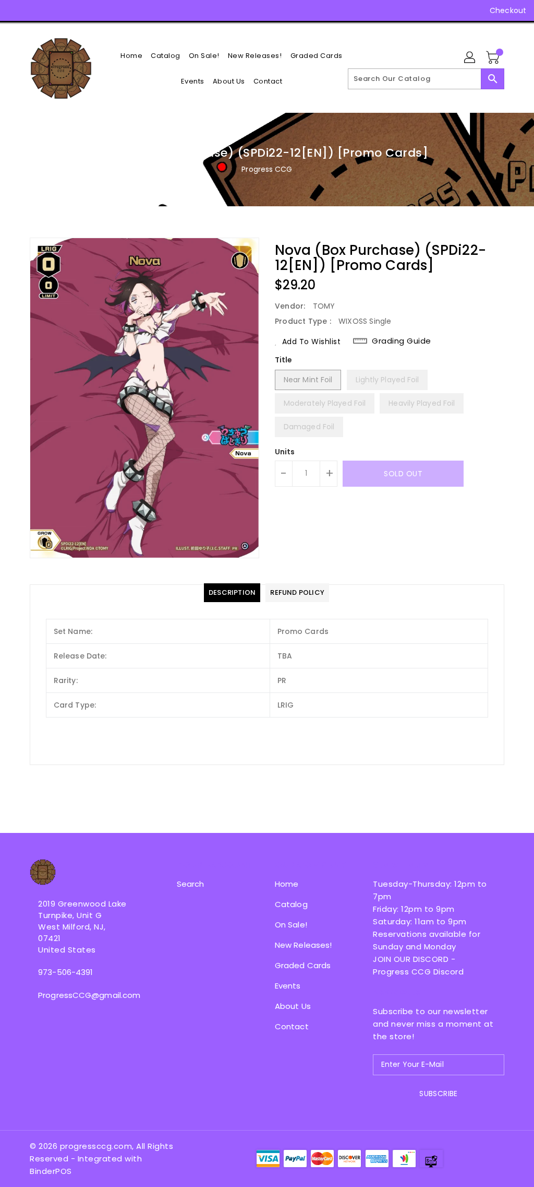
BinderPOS (51, 1171)
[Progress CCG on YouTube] (54, 10)
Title (284, 360)
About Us (293, 1006)
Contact (292, 1026)
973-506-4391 (65, 972)
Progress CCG (266, 169)
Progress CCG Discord (418, 971)
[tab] (232, 592)
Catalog (291, 904)
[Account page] (470, 58)
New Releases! (303, 944)
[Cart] (493, 58)
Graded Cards (303, 965)
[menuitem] (131, 55)
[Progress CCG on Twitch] (91, 10)
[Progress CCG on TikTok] (110, 10)
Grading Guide (401, 341)
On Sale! (291, 924)
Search (190, 883)
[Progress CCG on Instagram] (35, 10)
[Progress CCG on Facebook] (16, 10)
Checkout (508, 10)
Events (288, 985)
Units (285, 451)
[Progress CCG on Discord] (72, 10)
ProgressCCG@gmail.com (84, 995)
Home (286, 883)
